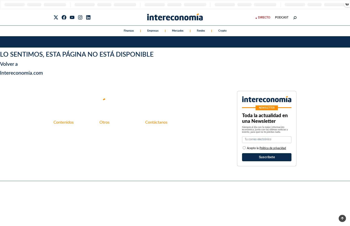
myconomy (61, 131)
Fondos (201, 31)
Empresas (153, 31)
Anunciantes (62, 137)
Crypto (222, 31)
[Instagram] (80, 17)
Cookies (105, 151)
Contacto (106, 131)
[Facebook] (64, 17)
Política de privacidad (114, 144)
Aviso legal (106, 137)
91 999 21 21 (154, 139)
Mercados (178, 31)
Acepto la (266, 148)
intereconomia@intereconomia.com (170, 133)
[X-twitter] (55, 17)
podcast (281, 17)
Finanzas (129, 31)
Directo (264, 17)
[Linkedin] (88, 17)
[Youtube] (72, 17)
